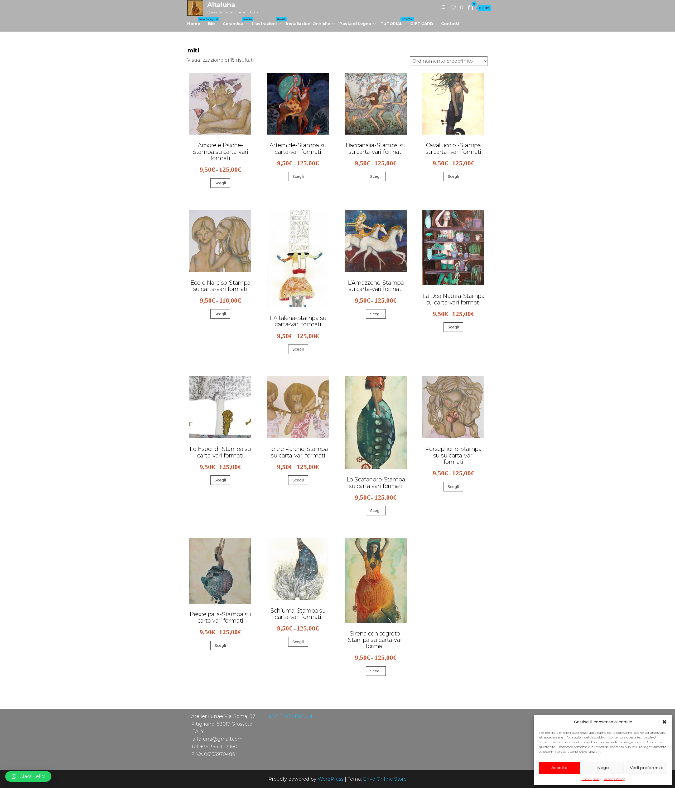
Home (195, 22)
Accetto (559, 767)
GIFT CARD (421, 23)
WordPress (331, 779)
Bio (211, 23)
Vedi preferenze (646, 767)
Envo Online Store (385, 779)
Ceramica (235, 22)
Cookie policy (591, 779)
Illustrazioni (267, 22)
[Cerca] (443, 7)
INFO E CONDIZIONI (290, 716)
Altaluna (221, 4)
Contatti (450, 23)
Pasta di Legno (355, 23)
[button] (664, 722)
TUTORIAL (393, 22)
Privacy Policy (614, 779)
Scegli (220, 183)
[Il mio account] (461, 7)
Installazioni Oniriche (308, 23)
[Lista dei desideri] (453, 7)
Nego (603, 767)
